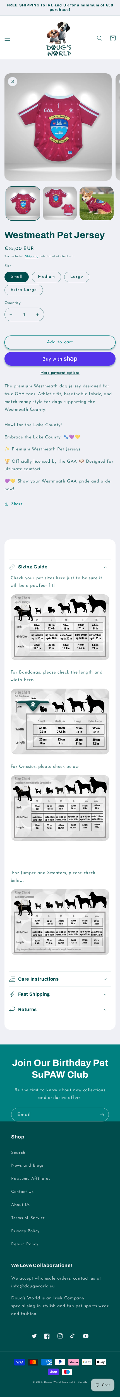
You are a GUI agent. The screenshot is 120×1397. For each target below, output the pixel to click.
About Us (20, 1205)
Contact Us (22, 1192)
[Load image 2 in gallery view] (60, 204)
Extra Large (24, 290)
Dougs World (52, 1382)
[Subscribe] (102, 1114)
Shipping (32, 256)
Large (76, 277)
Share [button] (17, 504)
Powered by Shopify (74, 1382)
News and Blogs (27, 1166)
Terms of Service (28, 1218)
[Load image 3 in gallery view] (97, 204)
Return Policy (24, 1244)
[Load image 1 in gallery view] (23, 204)
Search (18, 1153)
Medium (46, 277)
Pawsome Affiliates (30, 1179)
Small (17, 277)
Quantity (12, 303)
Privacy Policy (25, 1231)
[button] (7, 38)
